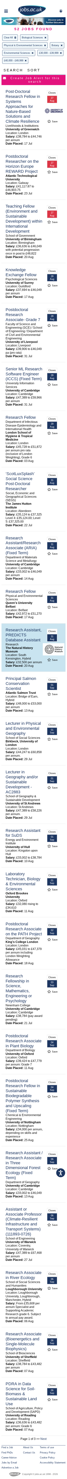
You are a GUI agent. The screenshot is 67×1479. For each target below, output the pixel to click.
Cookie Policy (47, 1457)
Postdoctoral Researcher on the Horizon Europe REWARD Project (22, 164)
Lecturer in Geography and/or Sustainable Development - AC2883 (22, 782)
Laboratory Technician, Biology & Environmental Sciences (23, 881)
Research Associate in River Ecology (24, 1275)
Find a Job (7, 1447)
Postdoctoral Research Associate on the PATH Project (24, 929)
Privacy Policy (47, 1452)
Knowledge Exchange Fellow (21, 272)
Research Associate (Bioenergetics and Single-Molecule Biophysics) (24, 1341)
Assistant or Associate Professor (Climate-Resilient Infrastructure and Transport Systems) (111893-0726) (24, 1221)
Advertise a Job (9, 1467)
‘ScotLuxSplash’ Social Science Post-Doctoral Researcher (20, 481)
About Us (28, 1447)
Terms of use (47, 1447)
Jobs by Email (9, 1462)
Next (43, 1438)
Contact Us (29, 1452)
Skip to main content (14, 3)
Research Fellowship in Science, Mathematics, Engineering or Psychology (19, 988)
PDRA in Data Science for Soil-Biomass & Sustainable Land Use (21, 1393)
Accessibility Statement (53, 1462)
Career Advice (9, 1457)
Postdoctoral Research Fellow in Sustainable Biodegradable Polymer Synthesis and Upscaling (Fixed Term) (23, 1095)
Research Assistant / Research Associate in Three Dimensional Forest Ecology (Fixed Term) (24, 1165)
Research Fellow (21, 417)
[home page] (32, 15)
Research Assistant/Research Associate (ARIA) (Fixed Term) (23, 545)
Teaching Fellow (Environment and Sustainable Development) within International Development (24, 218)
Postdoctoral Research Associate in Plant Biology (24, 1041)
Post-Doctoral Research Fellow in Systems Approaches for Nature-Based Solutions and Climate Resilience (23, 106)
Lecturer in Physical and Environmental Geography (23, 728)
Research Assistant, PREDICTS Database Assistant (24, 635)
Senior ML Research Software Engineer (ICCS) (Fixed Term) (24, 374)
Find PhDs (7, 1452)
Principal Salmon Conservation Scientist (21, 683)
